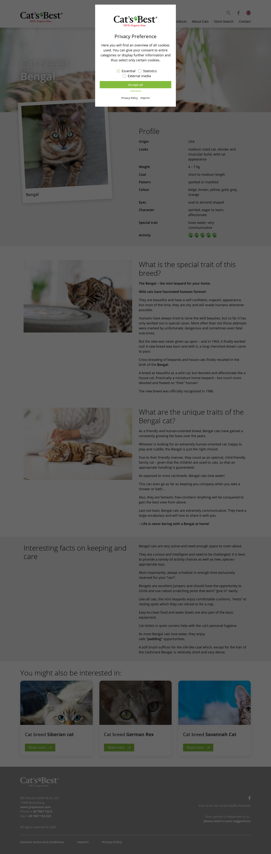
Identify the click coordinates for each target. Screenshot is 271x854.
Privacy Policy (129, 98)
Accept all (135, 85)
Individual (135, 90)
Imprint (145, 98)
